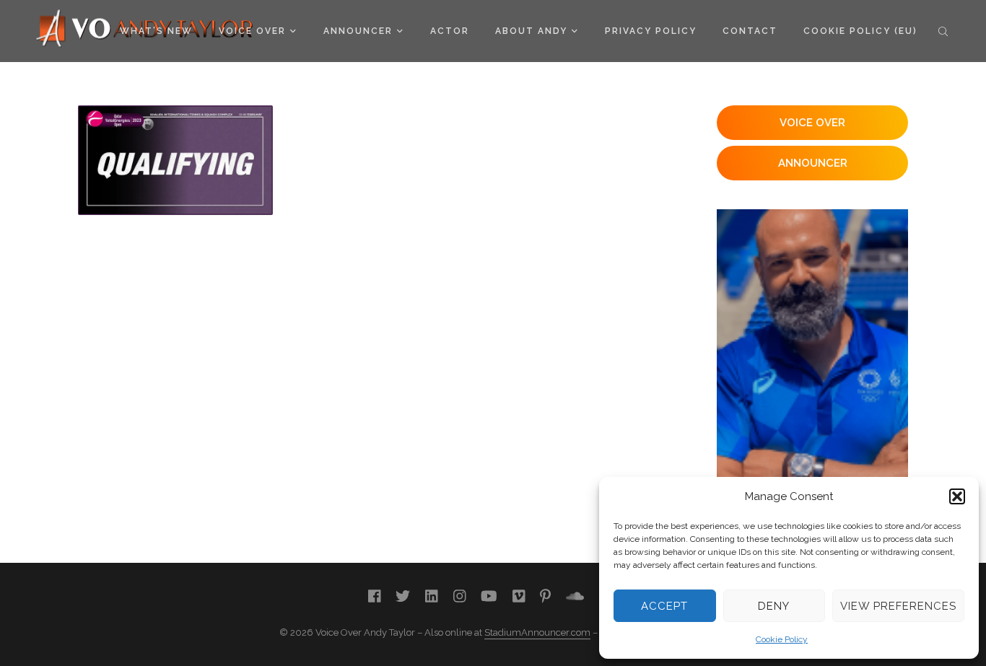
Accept (664, 606)
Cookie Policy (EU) (860, 31)
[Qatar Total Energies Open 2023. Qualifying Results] (175, 160)
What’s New (156, 31)
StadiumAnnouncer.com (537, 632)
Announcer (358, 31)
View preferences (898, 606)
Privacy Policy (651, 31)
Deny (774, 606)
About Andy (531, 31)
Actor (449, 31)
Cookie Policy (782, 639)
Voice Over (252, 31)
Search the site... (943, 31)
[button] (957, 496)
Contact (750, 31)
